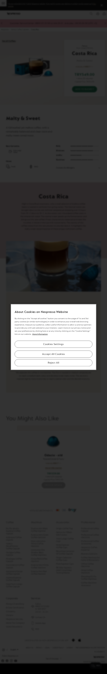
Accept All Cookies (53, 354)
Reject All (53, 362)
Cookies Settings (53, 344)
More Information (40, 334)
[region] (53, 337)
